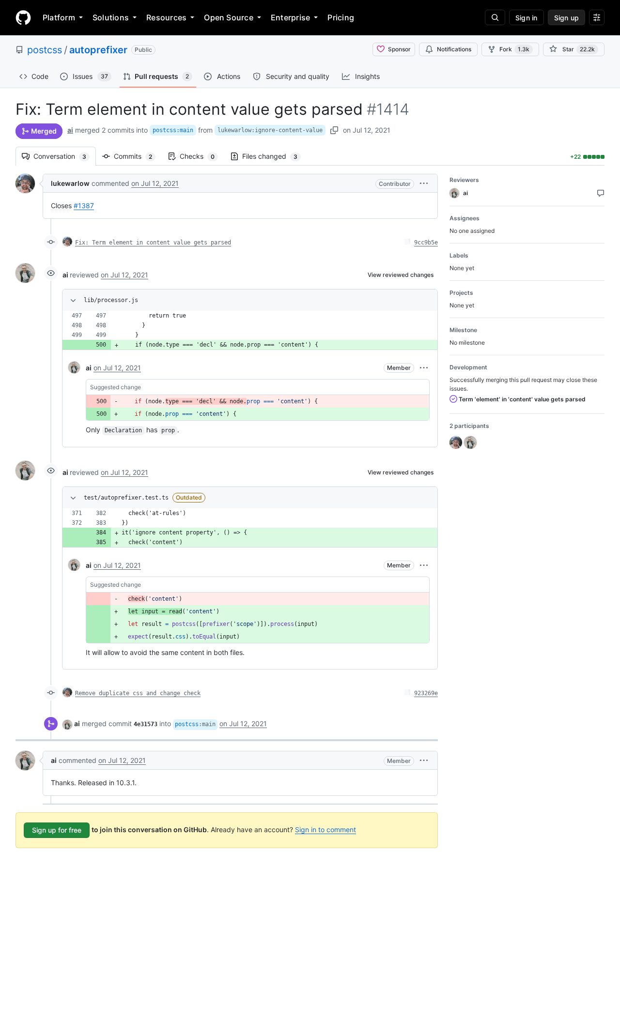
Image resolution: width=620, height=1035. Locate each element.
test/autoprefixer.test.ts (126, 497)
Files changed (274, 156)
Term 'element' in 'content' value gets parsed (521, 399)
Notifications (454, 49)
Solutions (111, 17)
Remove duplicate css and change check (138, 693)
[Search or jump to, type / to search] (495, 17)
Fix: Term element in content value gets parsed (153, 242)
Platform (59, 17)
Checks (202, 156)
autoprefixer (98, 50)
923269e (426, 693)
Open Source (228, 17)
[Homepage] (23, 17)
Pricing (340, 17)
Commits (138, 156)
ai (70, 130)
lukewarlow (70, 183)
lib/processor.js (111, 300)
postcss (44, 50)
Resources (166, 17)
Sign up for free (56, 830)
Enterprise (290, 17)
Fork (514, 49)
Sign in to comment (325, 829)
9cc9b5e (426, 242)
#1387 (84, 205)
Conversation (64, 156)
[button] (424, 183)
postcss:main (173, 130)
